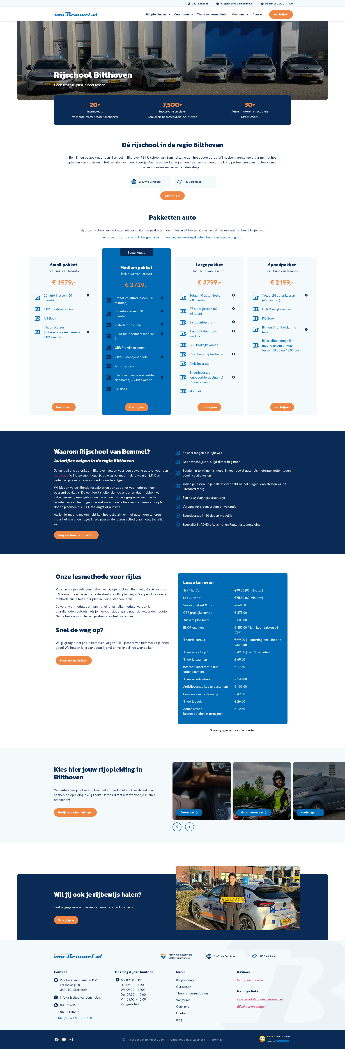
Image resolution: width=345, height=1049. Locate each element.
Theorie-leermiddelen (212, 14)
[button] (176, 826)
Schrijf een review (250, 980)
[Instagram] (71, 1039)
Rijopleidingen (156, 14)
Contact (258, 14)
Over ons (238, 14)
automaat (61, 475)
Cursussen (181, 14)
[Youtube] (64, 1039)
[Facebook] (57, 1039)
